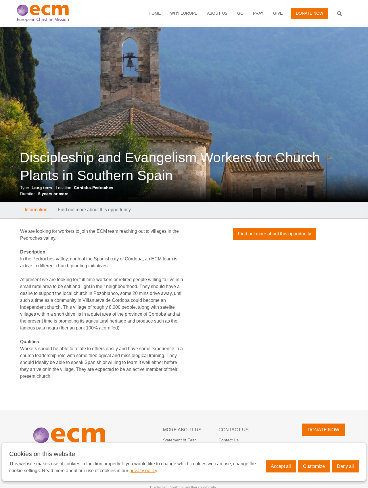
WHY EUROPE (183, 13)
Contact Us (233, 429)
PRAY (258, 13)
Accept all (281, 466)
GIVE (278, 13)
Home (155, 13)
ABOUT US (217, 13)
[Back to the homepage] (52, 13)
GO (240, 13)
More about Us (182, 429)
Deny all (345, 466)
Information (36, 209)
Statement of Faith (180, 440)
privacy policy (143, 470)
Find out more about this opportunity (94, 209)
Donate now (309, 13)
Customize (314, 466)
